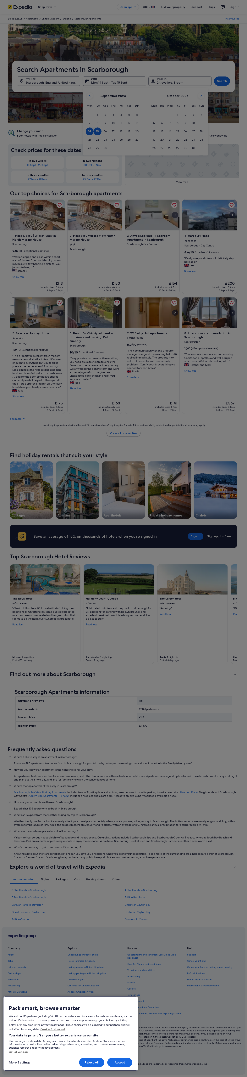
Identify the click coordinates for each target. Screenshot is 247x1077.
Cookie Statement (52, 1029)
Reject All (92, 1062)
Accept (120, 1062)
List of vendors (19, 1051)
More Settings (19, 1062)
